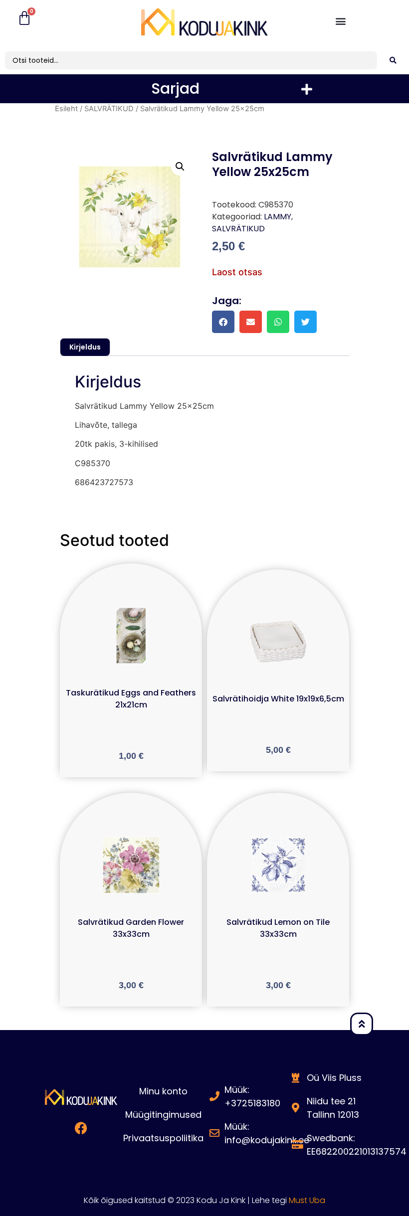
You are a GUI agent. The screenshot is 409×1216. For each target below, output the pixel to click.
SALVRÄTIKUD (109, 108)
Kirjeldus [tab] (85, 347)
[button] (341, 20)
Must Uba (307, 1200)
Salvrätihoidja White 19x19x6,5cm (278, 698)
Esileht (66, 108)
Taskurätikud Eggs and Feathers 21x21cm (131, 698)
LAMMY (277, 216)
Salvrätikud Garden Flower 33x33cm (131, 928)
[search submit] (393, 60)
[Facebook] (81, 1127)
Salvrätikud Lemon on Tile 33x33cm (278, 928)
